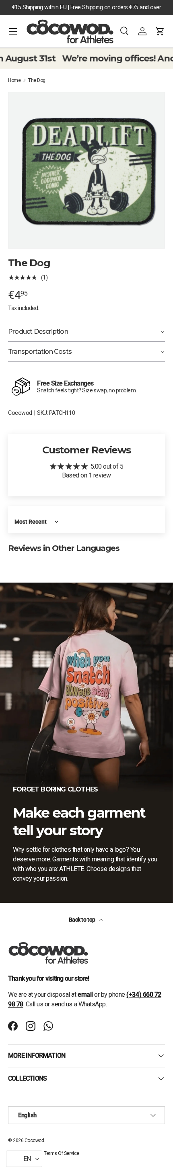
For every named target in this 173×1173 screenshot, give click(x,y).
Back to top (82, 919)
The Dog (36, 80)
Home (14, 80)
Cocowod (20, 413)
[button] (160, 31)
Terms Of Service (61, 1153)
